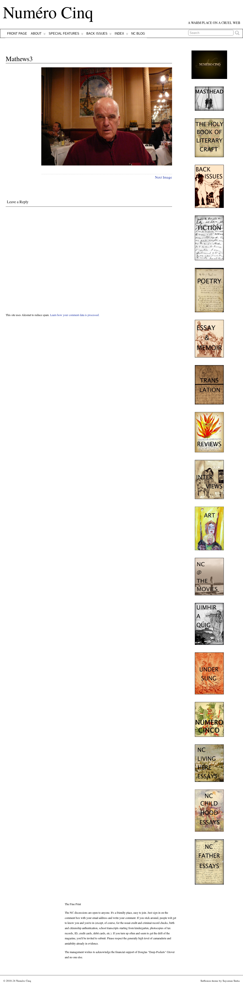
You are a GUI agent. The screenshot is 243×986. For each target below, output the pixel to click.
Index (119, 33)
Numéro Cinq (48, 12)
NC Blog (138, 33)
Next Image (163, 177)
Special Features (64, 33)
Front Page (17, 33)
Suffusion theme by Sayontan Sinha (220, 980)
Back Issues (96, 33)
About (36, 33)
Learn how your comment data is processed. (74, 315)
